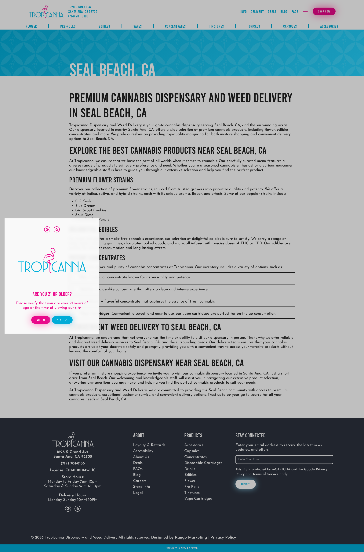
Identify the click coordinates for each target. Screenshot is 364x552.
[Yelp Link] (57, 229)
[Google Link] (47, 229)
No (39, 320)
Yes (59, 320)
